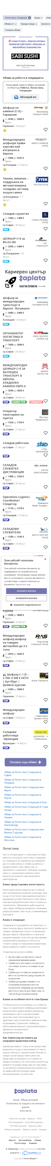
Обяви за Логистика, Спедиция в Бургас (22, 796)
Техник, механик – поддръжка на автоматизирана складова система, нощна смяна (16, 185)
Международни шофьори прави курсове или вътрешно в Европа (14, 146)
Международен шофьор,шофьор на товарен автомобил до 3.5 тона (15, 642)
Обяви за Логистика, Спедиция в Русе (25, 802)
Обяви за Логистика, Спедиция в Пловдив (22, 781)
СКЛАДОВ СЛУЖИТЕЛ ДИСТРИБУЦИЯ (13, 468)
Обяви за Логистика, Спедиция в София (22, 774)
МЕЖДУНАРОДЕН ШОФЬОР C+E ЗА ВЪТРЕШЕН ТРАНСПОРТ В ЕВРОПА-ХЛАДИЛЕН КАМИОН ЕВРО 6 (15, 375)
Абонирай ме (28, 97)
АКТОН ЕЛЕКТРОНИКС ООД (41, 472)
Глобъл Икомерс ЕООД (40, 221)
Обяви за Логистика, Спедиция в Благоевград (22, 823)
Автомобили (25, 1140)
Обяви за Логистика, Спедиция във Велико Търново (24, 831)
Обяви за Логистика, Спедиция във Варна (24, 789)
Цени (16, 1099)
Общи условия (29, 1099)
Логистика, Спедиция (16, 17)
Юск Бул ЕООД (41, 184)
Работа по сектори (17, 1118)
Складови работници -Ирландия (10, 735)
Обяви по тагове (29, 1129)
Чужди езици (27, 24)
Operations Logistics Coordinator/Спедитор (16, 500)
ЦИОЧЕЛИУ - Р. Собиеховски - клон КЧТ (40, 739)
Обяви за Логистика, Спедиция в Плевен (22, 816)
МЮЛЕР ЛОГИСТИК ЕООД (42, 374)
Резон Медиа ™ (30, 1158)
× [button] (45, 559)
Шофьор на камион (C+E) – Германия (13, 111)
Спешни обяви (12, 30)
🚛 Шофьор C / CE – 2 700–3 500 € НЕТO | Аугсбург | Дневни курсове (16, 680)
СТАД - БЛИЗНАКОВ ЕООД (42, 451)
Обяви (37, 1140)
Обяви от (9, 24)
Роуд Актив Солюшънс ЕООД (39, 643)
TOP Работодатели (18, 1126)
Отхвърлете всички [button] (26, 598)
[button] (25, 604)
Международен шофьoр (14, 711)
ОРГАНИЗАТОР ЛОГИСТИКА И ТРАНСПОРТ (13, 337)
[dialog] (25, 583)
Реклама (43, 1129)
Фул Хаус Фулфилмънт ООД (42, 420)
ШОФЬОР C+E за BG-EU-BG (14, 240)
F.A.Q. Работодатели (34, 1122)
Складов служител (16, 214)
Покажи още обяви (23, 762)
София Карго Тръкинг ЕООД (41, 717)
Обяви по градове (12, 1129)
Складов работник (16, 443)
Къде (37, 17)
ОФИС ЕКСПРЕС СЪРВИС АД (40, 337)
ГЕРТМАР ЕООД (40, 610)
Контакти (25, 1110)
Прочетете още (23, 584)
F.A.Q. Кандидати (15, 1122)
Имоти (12, 1140)
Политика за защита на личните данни (25, 1105)
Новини (33, 1143)
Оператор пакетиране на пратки (13, 414)
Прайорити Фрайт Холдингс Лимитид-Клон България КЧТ (40, 507)
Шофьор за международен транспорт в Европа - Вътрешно (16, 303)
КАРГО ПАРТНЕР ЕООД (40, 536)
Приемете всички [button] (26, 591)
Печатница (20, 1143)
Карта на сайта (35, 1126)
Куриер (8, 611)
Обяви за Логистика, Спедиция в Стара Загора (26, 808)
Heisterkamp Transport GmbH (40, 113)
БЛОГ (39, 1118)
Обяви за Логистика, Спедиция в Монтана (22, 838)
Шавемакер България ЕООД (40, 303)
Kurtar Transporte (40, 680)
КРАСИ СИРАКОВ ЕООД (40, 144)
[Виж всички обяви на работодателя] (41, 108)
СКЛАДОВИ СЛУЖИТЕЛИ (12, 530)
